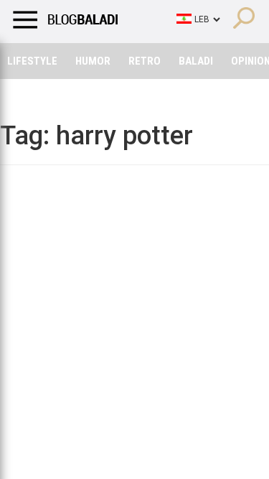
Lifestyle (32, 61)
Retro (144, 61)
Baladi (196, 61)
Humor (92, 61)
